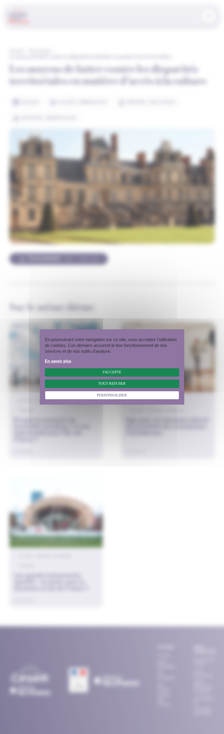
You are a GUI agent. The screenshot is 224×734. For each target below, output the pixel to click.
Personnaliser (112, 395)
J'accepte (111, 372)
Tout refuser (112, 384)
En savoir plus (58, 361)
